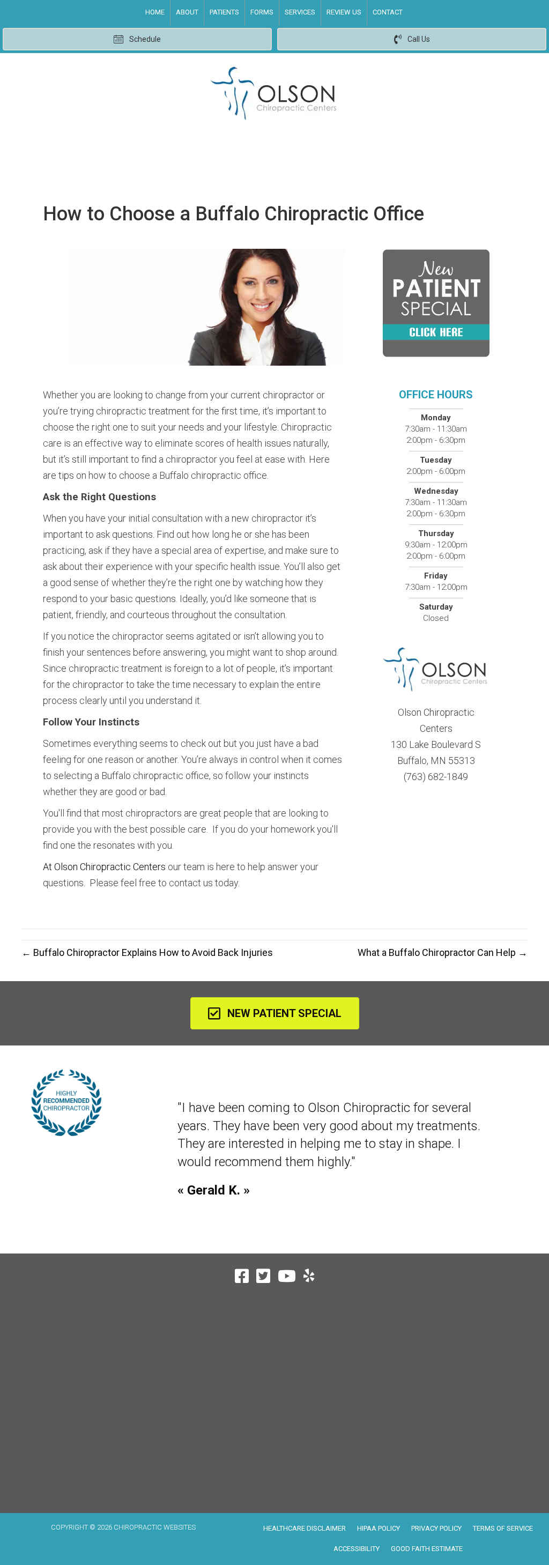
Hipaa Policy (378, 1528)
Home (155, 12)
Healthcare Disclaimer (304, 1528)
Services (300, 12)
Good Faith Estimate (427, 1549)
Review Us (344, 12)
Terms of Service (503, 1528)
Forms (261, 12)
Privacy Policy (436, 1528)
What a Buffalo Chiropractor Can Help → (443, 952)
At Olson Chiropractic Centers (104, 866)
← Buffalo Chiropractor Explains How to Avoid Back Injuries (147, 952)
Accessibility (356, 1549)
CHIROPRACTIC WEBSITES (155, 1527)
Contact (388, 12)
